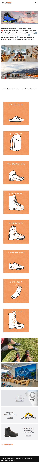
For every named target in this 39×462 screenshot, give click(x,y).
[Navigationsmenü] (35, 2)
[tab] (10, 95)
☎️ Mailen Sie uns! (7, 444)
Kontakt (12, 460)
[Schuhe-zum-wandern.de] (6, 2)
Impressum (27, 458)
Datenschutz (5, 460)
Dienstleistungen (28, 95)
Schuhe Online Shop (11, 95)
